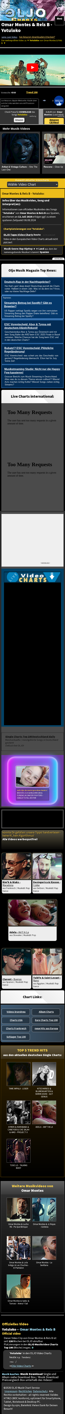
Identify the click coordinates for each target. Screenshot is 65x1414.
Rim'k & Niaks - (11, 883)
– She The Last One (19, 168)
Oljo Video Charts (21, 1366)
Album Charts (46, 1012)
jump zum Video (9, 37)
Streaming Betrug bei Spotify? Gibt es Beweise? (28, 304)
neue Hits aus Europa (46, 1028)
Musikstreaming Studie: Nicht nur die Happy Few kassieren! (32, 371)
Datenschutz (40, 1391)
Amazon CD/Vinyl (54, 121)
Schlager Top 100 (16, 1037)
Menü (59, 18)
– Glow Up (53, 167)
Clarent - (12, 979)
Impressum (11, 1391)
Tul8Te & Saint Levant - (47, 979)
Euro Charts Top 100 (46, 1020)
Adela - (19, 932)
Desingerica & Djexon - (46, 883)
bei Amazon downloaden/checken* (37, 37)
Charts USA (16, 1020)
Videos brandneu (16, 1012)
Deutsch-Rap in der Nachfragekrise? (27, 281)
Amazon (19, 120)
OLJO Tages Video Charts (18, 235)
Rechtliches (25, 1391)
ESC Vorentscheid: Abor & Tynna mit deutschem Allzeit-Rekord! (27, 326)
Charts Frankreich (16, 1028)
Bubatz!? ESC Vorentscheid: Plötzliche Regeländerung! (29, 350)
